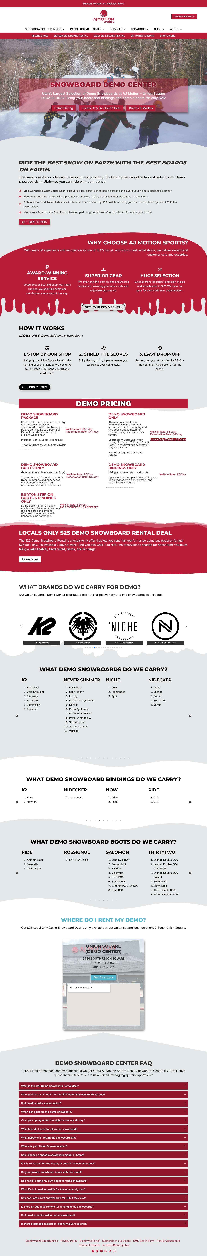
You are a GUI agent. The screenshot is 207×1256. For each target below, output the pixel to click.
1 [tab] (78, 758)
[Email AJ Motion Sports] (114, 1251)
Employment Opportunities (42, 1240)
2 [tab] (82, 758)
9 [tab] (112, 758)
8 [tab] (107, 758)
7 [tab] (103, 758)
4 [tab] (90, 758)
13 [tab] (128, 758)
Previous (16, 715)
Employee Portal (90, 1240)
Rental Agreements (168, 1240)
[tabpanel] (40, 705)
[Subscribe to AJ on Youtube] (101, 1251)
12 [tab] (124, 758)
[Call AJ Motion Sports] (110, 1251)
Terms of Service (89, 1245)
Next (190, 715)
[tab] (103, 1086)
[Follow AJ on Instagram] (97, 1251)
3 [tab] (86, 758)
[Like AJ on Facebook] (93, 1251)
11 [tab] (120, 758)
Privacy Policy (69, 1240)
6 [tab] (99, 758)
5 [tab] (95, 758)
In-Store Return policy (116, 1245)
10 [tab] (116, 758)
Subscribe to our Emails (116, 1240)
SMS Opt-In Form (143, 1240)
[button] (184, 16)
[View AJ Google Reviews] (105, 1251)
